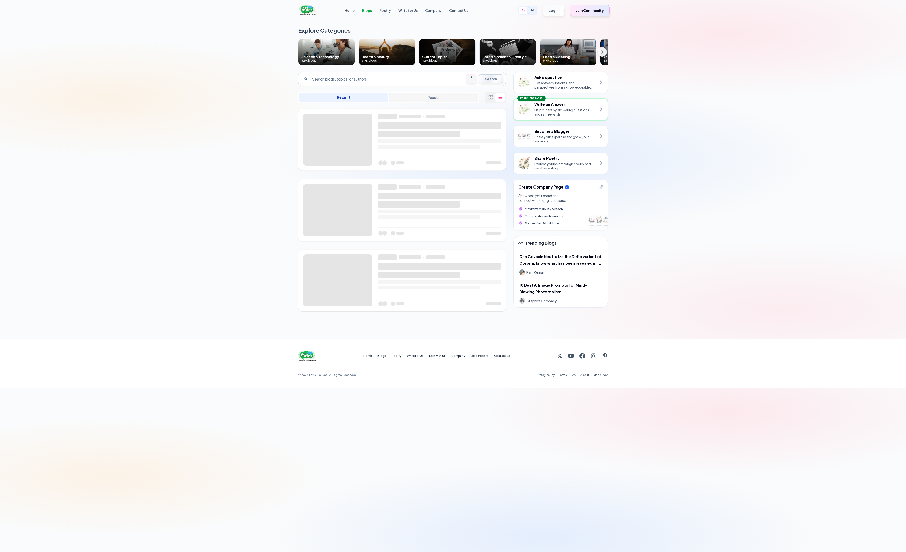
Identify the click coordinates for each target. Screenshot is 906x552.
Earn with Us (437, 356)
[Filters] (471, 78)
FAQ (574, 375)
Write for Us (408, 10)
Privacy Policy (545, 375)
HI (532, 10)
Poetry (385, 10)
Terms (562, 375)
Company (433, 10)
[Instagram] (593, 356)
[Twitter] (559, 356)
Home (350, 10)
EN (523, 10)
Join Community (590, 10)
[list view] (500, 97)
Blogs (367, 10)
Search (491, 79)
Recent (344, 97)
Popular (434, 97)
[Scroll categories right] (602, 52)
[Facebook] (582, 356)
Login (553, 10)
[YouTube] (571, 356)
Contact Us (458, 10)
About (584, 375)
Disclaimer (600, 375)
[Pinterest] (605, 356)
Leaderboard (479, 356)
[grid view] (490, 97)
